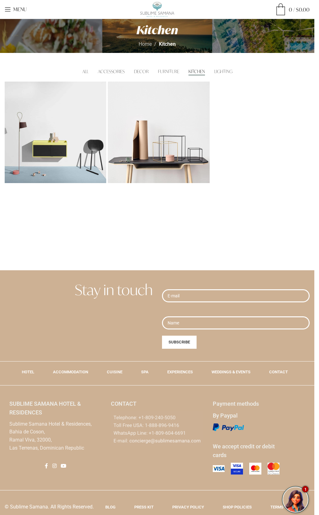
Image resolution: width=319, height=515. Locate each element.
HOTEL (28, 372)
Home (145, 44)
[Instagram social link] (54, 466)
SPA (145, 372)
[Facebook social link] (46, 466)
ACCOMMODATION (70, 372)
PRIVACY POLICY (188, 507)
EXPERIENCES (180, 372)
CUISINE (114, 372)
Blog (110, 507)
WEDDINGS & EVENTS (231, 372)
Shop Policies (237, 507)
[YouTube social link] (63, 466)
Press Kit (144, 507)
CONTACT (278, 372)
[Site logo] (157, 9)
